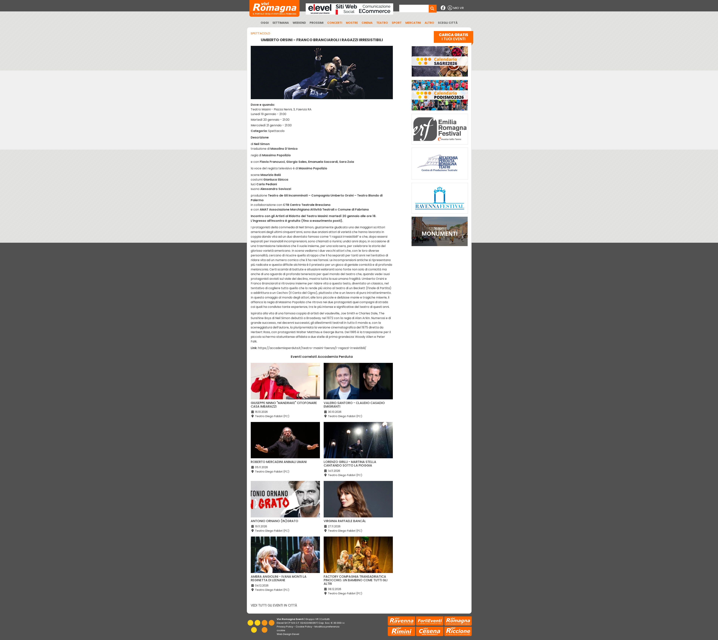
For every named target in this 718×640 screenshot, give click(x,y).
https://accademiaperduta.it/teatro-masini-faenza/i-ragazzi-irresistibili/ (312, 348)
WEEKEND (299, 23)
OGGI (265, 23)
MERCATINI (413, 23)
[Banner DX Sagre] (440, 77)
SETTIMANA (280, 23)
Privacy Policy (285, 626)
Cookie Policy (304, 626)
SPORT (397, 23)
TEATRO (382, 23)
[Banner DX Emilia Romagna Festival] (440, 145)
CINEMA (367, 23)
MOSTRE (352, 23)
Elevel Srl (282, 623)
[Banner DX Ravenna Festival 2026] (440, 214)
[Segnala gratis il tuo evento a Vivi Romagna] (453, 39)
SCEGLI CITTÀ (448, 23)
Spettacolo (260, 33)
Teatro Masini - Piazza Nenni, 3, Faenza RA (281, 109)
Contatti (325, 619)
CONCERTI (334, 23)
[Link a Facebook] (443, 8)
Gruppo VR (311, 619)
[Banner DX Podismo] (440, 111)
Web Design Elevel (288, 634)
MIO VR (458, 8)
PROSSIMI (316, 23)
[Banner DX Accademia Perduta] (440, 180)
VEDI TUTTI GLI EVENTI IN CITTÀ (274, 605)
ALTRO (429, 23)
